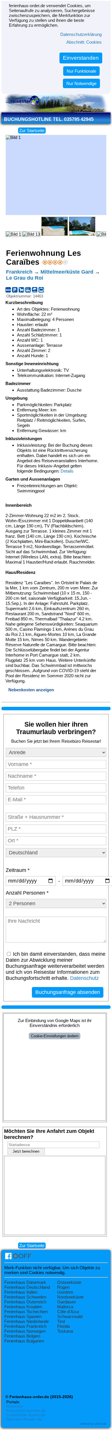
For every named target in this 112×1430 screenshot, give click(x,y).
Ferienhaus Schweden (25, 1296)
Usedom (65, 1292)
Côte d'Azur (68, 1311)
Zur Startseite (32, 130)
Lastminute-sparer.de (25, 1415)
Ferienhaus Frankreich (25, 1326)
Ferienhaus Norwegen (25, 1331)
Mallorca (65, 1306)
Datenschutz (84, 978)
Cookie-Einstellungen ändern (54, 1036)
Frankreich (19, 272)
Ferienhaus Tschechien (26, 1311)
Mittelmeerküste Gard (66, 272)
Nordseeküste (70, 1296)
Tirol (61, 1321)
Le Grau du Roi (24, 278)
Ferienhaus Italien (20, 1292)
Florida (63, 1326)
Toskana (65, 1331)
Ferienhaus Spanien (23, 1316)
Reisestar (15, 1406)
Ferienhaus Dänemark (25, 1282)
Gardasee (66, 1301)
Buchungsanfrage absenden (67, 992)
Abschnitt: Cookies (84, 42)
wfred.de (100, 1423)
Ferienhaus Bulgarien (24, 1340)
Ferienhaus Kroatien (23, 1306)
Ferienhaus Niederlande (26, 1321)
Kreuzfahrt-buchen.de (26, 1410)
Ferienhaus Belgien (22, 1336)
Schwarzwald (69, 1316)
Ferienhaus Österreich (25, 1301)
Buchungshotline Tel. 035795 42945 (49, 119)
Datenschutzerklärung (81, 34)
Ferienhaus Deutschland (27, 1287)
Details (67, 471)
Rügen (63, 1287)
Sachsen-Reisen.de (24, 1419)
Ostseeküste (69, 1282)
